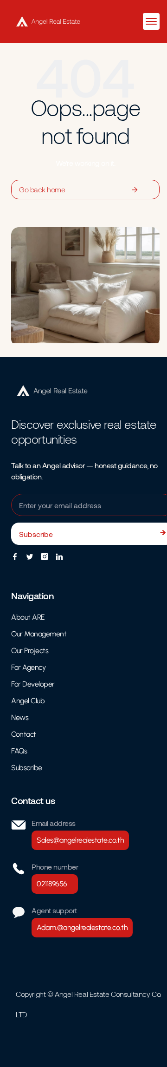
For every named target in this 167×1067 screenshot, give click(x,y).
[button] (151, 21)
